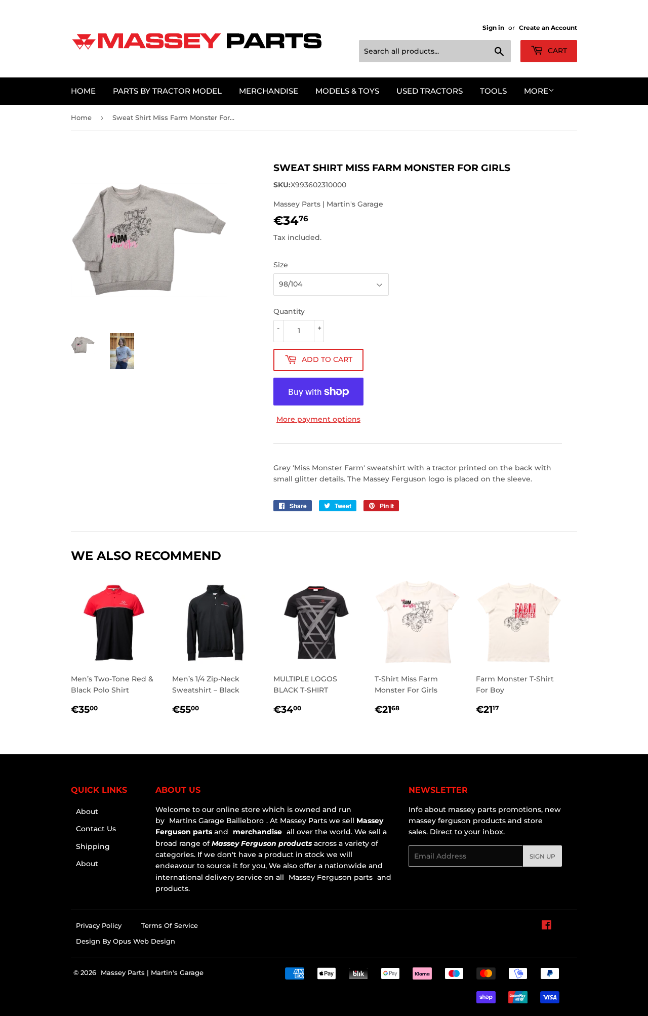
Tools (493, 91)
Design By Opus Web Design (125, 941)
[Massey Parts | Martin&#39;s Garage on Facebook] (546, 926)
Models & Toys (347, 91)
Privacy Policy (99, 925)
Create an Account (548, 27)
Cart (556, 50)
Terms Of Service (169, 925)
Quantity (289, 311)
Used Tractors (429, 91)
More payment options (318, 419)
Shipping (93, 846)
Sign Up (542, 856)
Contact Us (96, 828)
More (536, 91)
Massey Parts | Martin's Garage (152, 972)
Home (83, 91)
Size (280, 264)
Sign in (493, 27)
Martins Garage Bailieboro (216, 820)
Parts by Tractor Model (167, 91)
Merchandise (268, 91)
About (87, 811)
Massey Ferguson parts (330, 877)
